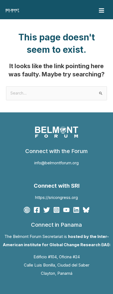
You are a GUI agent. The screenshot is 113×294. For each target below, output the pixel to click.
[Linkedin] (76, 210)
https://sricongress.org (56, 197)
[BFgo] (27, 210)
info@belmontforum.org (56, 162)
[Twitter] (46, 210)
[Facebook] (36, 210)
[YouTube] (66, 210)
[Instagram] (56, 210)
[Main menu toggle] (101, 10)
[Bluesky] (86, 210)
